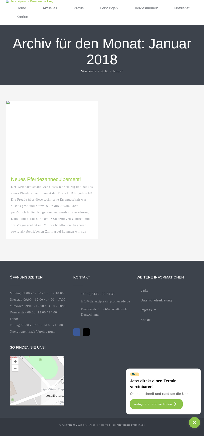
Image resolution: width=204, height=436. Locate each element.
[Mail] (86, 332)
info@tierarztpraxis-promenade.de (105, 301)
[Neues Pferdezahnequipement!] (52, 135)
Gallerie (59, 135)
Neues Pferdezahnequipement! (46, 179)
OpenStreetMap (52, 389)
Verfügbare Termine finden (152, 404)
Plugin (59, 402)
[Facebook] (76, 332)
